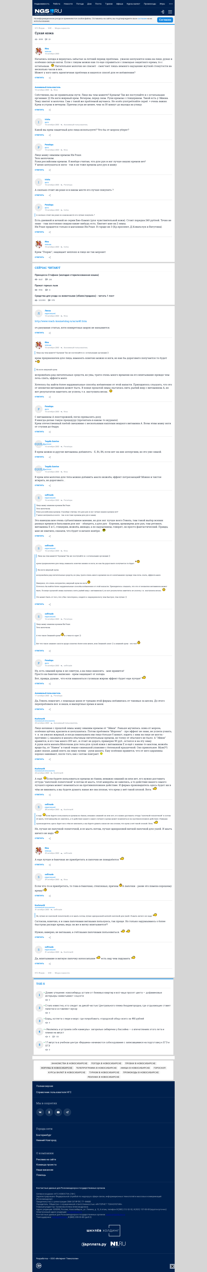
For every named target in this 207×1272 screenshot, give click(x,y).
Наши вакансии (44, 1169)
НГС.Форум (39, 28)
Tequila (39, 444)
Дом (89, 4)
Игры (162, 4)
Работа (56, 4)
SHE (49, 28)
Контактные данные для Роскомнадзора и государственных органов (70, 1188)
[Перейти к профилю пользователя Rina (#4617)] (39, 51)
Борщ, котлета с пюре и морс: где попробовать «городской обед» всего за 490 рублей (94, 1018)
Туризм (109, 4)
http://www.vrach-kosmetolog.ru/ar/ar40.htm (61, 321)
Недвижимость (41, 4)
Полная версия (44, 1086)
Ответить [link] (39, 78)
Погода (80, 4)
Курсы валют (133, 4)
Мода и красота (62, 28)
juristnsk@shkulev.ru (115, 1214)
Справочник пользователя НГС (53, 1092)
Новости (68, 4)
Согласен (165, 19)
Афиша (119, 4)
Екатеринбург (43, 1135)
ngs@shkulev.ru (74, 1212)
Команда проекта (46, 1164)
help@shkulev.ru (59, 1217)
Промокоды (150, 4)
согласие (142, 18)
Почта (98, 4)
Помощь (41, 1175)
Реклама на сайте (46, 1159)
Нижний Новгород (46, 1140)
